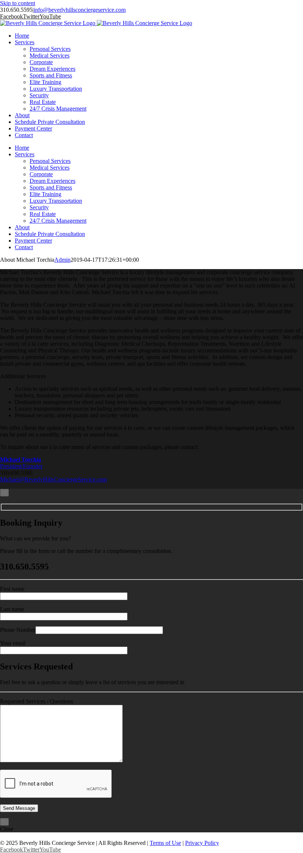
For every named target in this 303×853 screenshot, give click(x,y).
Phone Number (17, 630)
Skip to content (17, 3)
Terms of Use (165, 843)
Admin (62, 260)
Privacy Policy (202, 843)
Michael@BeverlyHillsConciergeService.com (53, 479)
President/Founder (21, 462)
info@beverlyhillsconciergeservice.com (80, 10)
